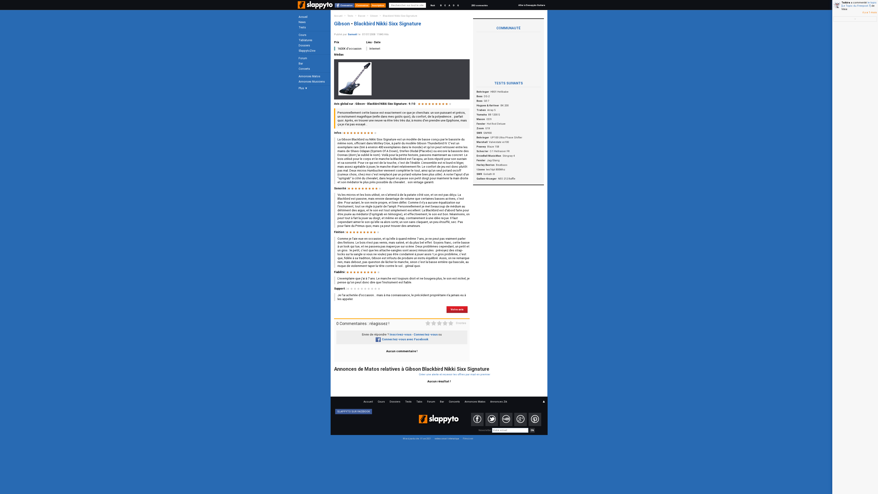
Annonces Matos (309, 76)
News (302, 22)
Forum (303, 58)
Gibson (374, 15)
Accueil (303, 17)
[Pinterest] (535, 419)
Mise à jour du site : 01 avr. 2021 (417, 439)
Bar (301, 63)
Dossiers (304, 45)
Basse (361, 15)
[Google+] (520, 419)
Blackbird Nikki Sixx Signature (400, 15)
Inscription (378, 5)
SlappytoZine (307, 50)
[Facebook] (477, 419)
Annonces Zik (498, 401)
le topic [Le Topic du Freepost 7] (859, 4)
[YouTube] (506, 419)
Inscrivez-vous (400, 334)
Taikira (845, 2)
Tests (302, 27)
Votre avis (457, 309)
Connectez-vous (426, 334)
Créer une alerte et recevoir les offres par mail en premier (454, 374)
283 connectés (479, 5)
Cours (302, 35)
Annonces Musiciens (312, 81)
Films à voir (468, 439)
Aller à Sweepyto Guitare (531, 5)
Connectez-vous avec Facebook (405, 339)
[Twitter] (491, 419)
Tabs (419, 401)
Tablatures (305, 40)
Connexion (346, 5)
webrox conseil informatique (447, 439)
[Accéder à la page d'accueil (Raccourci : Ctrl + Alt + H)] (316, 7)
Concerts (304, 68)
